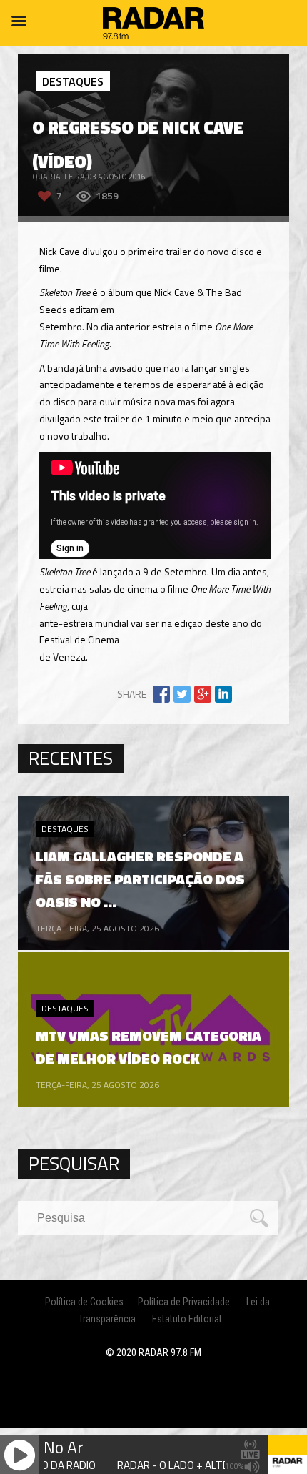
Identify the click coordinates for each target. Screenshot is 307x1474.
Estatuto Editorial (186, 1319)
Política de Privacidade (184, 1301)
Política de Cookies (84, 1301)
